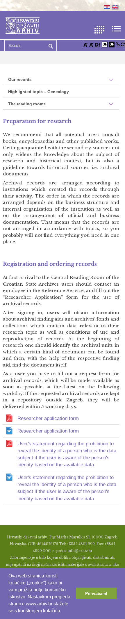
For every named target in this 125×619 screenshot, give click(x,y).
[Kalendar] (99, 29)
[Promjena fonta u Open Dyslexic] (98, 44)
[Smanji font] (91, 44)
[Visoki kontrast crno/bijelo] (112, 44)
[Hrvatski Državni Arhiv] (22, 25)
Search (50, 45)
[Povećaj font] (85, 44)
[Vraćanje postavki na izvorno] (123, 44)
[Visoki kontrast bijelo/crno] (105, 44)
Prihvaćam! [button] (96, 593)
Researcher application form (48, 418)
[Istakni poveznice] (118, 44)
